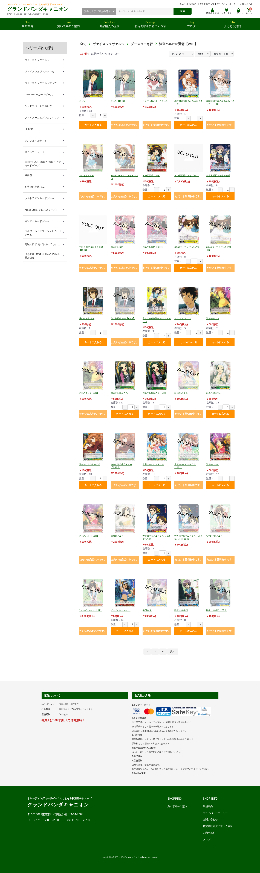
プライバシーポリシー (227, 4)
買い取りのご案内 (177, 806)
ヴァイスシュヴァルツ (109, 44)
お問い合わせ (246, 4)
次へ (172, 651)
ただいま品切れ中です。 (124, 124)
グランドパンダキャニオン (38, 9)
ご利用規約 (209, 832)
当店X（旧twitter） (188, 4)
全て (83, 44)
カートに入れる (93, 124)
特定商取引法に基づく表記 (218, 826)
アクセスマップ (207, 4)
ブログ (206, 839)
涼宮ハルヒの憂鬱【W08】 (178, 44)
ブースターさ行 (142, 44)
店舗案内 (208, 806)
